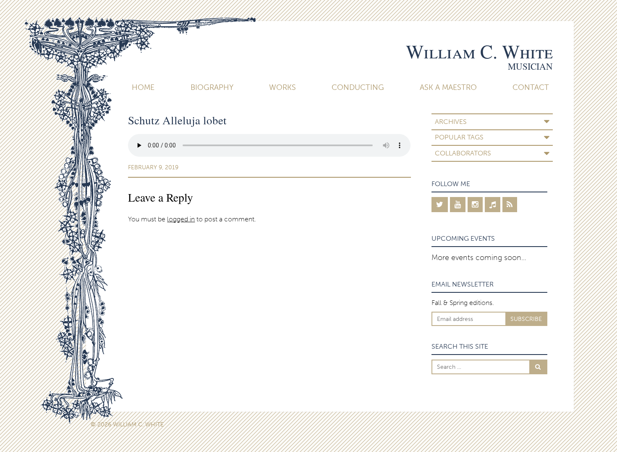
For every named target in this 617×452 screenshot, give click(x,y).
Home (143, 87)
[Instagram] (475, 204)
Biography (212, 87)
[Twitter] (439, 204)
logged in (181, 219)
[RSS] (510, 204)
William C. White (479, 51)
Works (282, 87)
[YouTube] (457, 204)
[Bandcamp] (492, 204)
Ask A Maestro (448, 87)
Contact (530, 87)
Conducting (358, 87)
